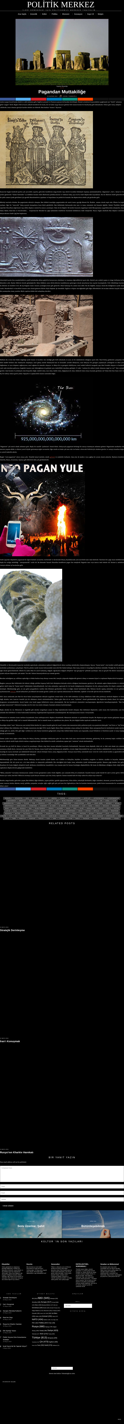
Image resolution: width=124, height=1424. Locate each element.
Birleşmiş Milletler (47, 1305)
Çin (44, 1341)
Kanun (68, 808)
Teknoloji (35, 1334)
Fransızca (41, 803)
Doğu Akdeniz (37, 1310)
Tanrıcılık (22, 818)
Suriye (7, 818)
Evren (19, 803)
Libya (55, 1316)
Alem (39, 798)
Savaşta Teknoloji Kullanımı (12, 1311)
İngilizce (106, 806)
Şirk (87, 816)
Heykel (117, 803)
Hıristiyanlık (9, 806)
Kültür (116, 808)
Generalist (55, 1264)
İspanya (51, 808)
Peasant (99, 813)
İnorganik (115, 806)
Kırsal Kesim (91, 808)
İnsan (7, 808)
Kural (15, 811)
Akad (27, 798)
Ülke (48, 818)
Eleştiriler (6, 1264)
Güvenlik (36, 1313)
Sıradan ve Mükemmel (109, 1264)
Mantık (43, 811)
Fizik (33, 803)
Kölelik (101, 808)
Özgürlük (49, 813)
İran (40, 1345)
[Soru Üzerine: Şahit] (31, 1224)
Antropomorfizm (113, 798)
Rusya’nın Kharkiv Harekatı (16, 1152)
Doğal (107, 800)
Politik (4, 816)
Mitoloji (96, 811)
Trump (51, 1334)
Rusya (43, 816)
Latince (35, 811)
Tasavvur (32, 818)
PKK (35, 1323)
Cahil (86, 800)
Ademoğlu (8, 798)
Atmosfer (38, 800)
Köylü (109, 808)
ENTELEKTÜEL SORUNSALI (82, 1265)
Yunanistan (35, 1342)
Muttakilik (27, 813)
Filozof (26, 803)
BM (56, 1305)
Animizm (62, 798)
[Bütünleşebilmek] (93, 1224)
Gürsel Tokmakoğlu (70, 96)
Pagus (74, 813)
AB (34, 1298)
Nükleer (47, 1319)
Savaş (48, 1327)
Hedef (89, 803)
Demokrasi (37, 1307)
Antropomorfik (98, 798)
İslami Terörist (40, 808)
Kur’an (7, 811)
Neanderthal (38, 813)
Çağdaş (78, 800)
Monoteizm (114, 811)
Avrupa (46, 1302)
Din (101, 800)
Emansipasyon (9, 803)
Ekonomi (48, 1310)
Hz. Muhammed (74, 806)
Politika (43, 1323)
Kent (75, 808)
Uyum (70, 818)
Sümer (120, 816)
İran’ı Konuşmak (10, 1041)
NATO (37, 1319)
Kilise (82, 808)
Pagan (58, 813)
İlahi (83, 806)
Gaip (49, 803)
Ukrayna (52, 1338)
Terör (44, 1334)
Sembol (80, 816)
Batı (57, 800)
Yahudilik (86, 818)
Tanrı (14, 818)
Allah (46, 798)
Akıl (33, 798)
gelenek (52, 457)
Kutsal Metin (25, 811)
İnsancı (14, 808)
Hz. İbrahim (62, 806)
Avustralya (49, 800)
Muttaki (17, 813)
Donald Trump (55, 1307)
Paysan (91, 813)
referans (13, 691)
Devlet (46, 1307)
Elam (114, 800)
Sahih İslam (52, 816)
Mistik (80, 811)
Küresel (47, 1316)
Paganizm (66, 813)
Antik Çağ (87, 798)
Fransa (56, 1310)
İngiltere (53, 1342)
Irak (30, 808)
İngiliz (97, 806)
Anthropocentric (74, 798)
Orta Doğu (54, 1319)
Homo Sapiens (21, 806)
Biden (38, 1305)
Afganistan (19, 798)
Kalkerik (60, 808)
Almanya (54, 1298)
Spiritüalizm (110, 816)
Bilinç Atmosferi (67, 800)
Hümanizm (43, 806)
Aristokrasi (12, 800)
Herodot (109, 803)
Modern (105, 811)
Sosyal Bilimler (97, 816)
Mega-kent (52, 811)
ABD (43, 1297)
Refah (23, 816)
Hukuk (42, 1313)
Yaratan (95, 818)
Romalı (30, 816)
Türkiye (39, 1337)
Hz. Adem (53, 806)
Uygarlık (62, 818)
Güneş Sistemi (79, 803)
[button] (90, 1306)
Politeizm (115, 813)
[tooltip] (113, 6)
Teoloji (40, 818)
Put (10, 816)
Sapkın (72, 816)
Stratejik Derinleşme (12, 930)
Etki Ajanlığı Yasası (9, 1331)
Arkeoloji (22, 800)
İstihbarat (56, 1345)
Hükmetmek (33, 806)
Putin (52, 1323)
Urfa (54, 818)
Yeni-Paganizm (106, 818)
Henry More (98, 803)
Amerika (54, 798)
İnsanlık (23, 808)
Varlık (77, 818)
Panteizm (83, 813)
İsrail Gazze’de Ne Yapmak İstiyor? (15, 1346)
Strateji (43, 1330)
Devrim (29, 1264)
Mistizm (88, 811)
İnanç (90, 806)
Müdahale (8, 813)
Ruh (36, 816)
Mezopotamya (70, 811)
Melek (61, 811)
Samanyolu (63, 816)
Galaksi (57, 803)
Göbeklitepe (67, 803)
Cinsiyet (94, 800)
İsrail (48, 1345)
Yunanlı (116, 818)
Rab (16, 816)
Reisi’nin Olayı (8, 1317)
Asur (30, 800)
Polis (107, 813)
